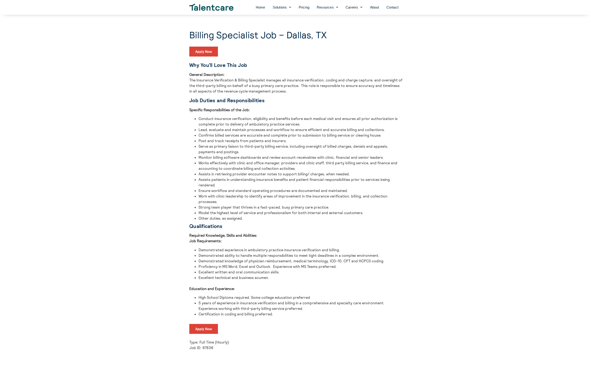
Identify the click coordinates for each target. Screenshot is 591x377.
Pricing (304, 7)
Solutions (280, 7)
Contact (392, 7)
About (374, 7)
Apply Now (203, 51)
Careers (352, 7)
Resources (325, 7)
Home (260, 7)
